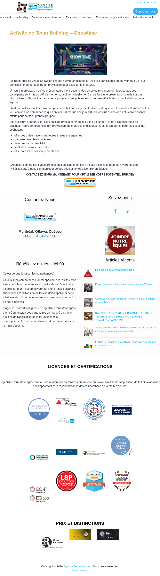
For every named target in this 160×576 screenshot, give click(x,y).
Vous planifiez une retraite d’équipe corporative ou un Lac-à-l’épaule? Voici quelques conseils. (126, 329)
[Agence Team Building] (80, 6)
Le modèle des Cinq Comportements (114, 269)
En (155, 2)
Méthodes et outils (143, 17)
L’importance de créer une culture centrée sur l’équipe (123, 284)
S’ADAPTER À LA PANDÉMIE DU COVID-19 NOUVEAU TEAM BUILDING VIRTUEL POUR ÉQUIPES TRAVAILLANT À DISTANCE (124, 316)
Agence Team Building (77, 566)
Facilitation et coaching (79, 17)
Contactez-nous (145, 11)
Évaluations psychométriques (112, 17)
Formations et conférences (47, 17)
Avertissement (80, 570)
